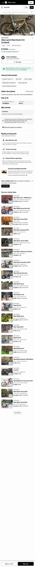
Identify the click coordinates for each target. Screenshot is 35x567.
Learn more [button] (24, 69)
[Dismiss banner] (3, 2)
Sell (32, 7)
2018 (8, 45)
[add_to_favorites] (11, 234)
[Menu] (2, 7)
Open (30, 2)
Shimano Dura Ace (16, 45)
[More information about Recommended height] (13, 101)
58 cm (3, 45)
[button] (17, 201)
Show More (18, 412)
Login (26, 7)
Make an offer (9, 564)
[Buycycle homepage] (7, 7)
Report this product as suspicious (13, 127)
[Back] (2, 16)
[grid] (5, 368)
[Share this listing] (32, 38)
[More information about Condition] (12, 79)
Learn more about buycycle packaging (17, 175)
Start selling (5, 186)
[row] (5, 368)
